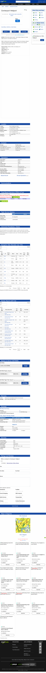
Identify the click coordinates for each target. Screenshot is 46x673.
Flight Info (14, 31)
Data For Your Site (27, 651)
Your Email (17, 470)
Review (1, 476)
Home (3, 6)
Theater (36, 31)
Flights (35, 15)
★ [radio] (0, 491)
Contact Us (32, 659)
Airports (6, 6)
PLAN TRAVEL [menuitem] (20, 4)
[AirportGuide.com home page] (3, 1)
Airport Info (6, 31)
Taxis (41, 12)
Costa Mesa (3, 27)
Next (24, 288)
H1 (19, 410)
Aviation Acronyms (27, 648)
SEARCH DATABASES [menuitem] (5, 4)
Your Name (2, 470)
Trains (41, 15)
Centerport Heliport (13, 6)
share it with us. (24, 540)
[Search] (29, 1)
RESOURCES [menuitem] (27, 4)
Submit (42, 40)
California (8, 27)
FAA (16, 19)
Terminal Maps (15, 647)
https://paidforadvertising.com (19, 35)
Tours (41, 27)
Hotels (35, 12)
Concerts (36, 29)
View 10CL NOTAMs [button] (25, 366)
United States (13, 27)
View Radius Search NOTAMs (25, 374)
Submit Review (15, 506)
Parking (36, 19)
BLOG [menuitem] (38, 4)
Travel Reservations (15, 649)
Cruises (42, 17)
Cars (35, 17)
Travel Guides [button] (24, 31)
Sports (41, 29)
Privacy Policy (21, 659)
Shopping (14, 644)
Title (1, 466)
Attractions (36, 27)
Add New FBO (16, 197)
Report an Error (27, 659)
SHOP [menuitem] (33, 4)
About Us (16, 659)
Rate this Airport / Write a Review (13, 463)
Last (28, 288)
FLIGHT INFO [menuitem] (13, 4)
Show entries (1, 249)
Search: (28, 246)
